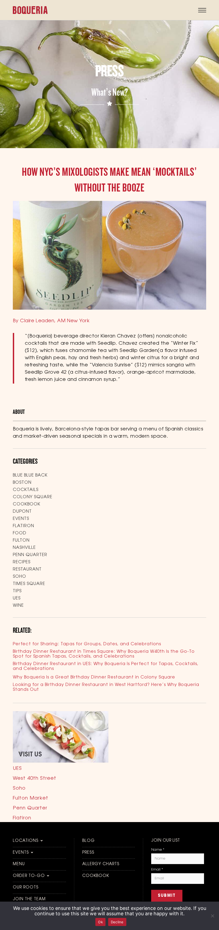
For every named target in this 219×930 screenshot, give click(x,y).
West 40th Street (34, 778)
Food (19, 533)
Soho (19, 577)
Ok (100, 922)
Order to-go (29, 876)
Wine (18, 605)
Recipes (21, 562)
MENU (19, 864)
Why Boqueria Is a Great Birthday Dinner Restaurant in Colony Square (94, 677)
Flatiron (23, 526)
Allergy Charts (100, 864)
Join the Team (29, 899)
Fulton (21, 540)
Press (88, 853)
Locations (25, 841)
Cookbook (26, 504)
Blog (88, 841)
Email (157, 869)
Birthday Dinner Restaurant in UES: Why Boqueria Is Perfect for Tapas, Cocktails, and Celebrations (105, 666)
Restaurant (27, 569)
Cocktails (25, 490)
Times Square (29, 584)
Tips (17, 591)
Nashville (24, 548)
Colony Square (32, 497)
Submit (167, 896)
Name (157, 850)
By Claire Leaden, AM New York (51, 321)
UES (17, 598)
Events (21, 519)
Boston (22, 483)
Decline (117, 922)
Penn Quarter (30, 555)
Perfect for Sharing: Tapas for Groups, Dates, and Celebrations (87, 644)
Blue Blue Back (30, 475)
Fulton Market (30, 798)
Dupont (22, 511)
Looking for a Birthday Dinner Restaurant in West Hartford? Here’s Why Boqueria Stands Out (106, 687)
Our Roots (25, 888)
